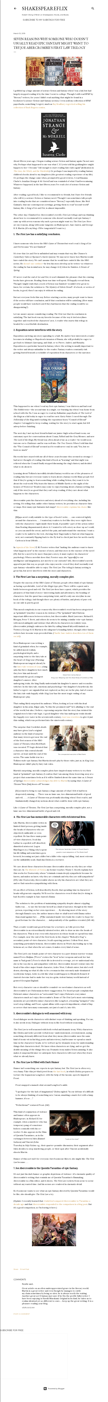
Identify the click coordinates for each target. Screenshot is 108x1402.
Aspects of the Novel (25, 547)
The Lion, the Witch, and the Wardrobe (31, 171)
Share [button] (16, 1269)
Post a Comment (22, 1314)
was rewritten (71, 717)
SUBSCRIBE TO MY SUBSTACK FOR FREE (44, 20)
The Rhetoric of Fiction (35, 870)
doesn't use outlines (32, 263)
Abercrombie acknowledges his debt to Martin (45, 781)
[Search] (92, 8)
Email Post (24, 1269)
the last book (59, 1071)
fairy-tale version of (29, 666)
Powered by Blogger (56, 1388)
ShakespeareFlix (45, 8)
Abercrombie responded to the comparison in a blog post (60, 1204)
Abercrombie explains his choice (72, 507)
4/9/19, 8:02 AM (28, 1308)
